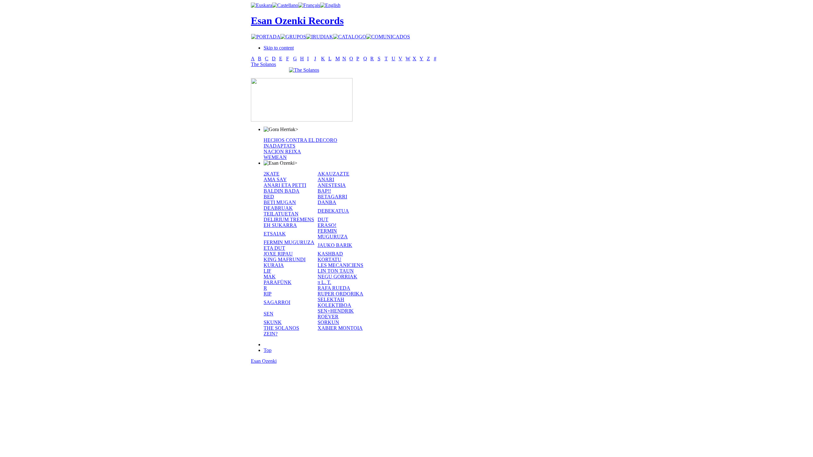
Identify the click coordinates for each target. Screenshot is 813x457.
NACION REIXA (282, 151)
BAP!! (324, 191)
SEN (268, 313)
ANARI (326, 179)
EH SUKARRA (280, 225)
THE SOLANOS (281, 328)
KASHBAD (330, 253)
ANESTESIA (332, 185)
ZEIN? (271, 333)
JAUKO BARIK (335, 245)
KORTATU (329, 259)
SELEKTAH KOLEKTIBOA (334, 302)
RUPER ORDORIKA (340, 293)
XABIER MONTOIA (340, 328)
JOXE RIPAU (278, 253)
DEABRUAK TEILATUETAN (281, 210)
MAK (270, 276)
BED (269, 196)
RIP (268, 293)
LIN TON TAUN (336, 271)
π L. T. (324, 282)
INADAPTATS (279, 146)
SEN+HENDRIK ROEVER (336, 313)
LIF (267, 271)
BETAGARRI (332, 196)
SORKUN (328, 322)
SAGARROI (277, 302)
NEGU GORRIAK (337, 276)
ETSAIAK (275, 233)
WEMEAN (275, 157)
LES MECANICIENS (340, 265)
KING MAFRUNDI (285, 259)
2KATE (271, 173)
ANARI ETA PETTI (285, 185)
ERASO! (327, 225)
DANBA (327, 202)
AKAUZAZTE (333, 173)
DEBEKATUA (333, 211)
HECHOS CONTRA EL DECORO (300, 140)
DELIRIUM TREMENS (289, 219)
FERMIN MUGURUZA (333, 233)
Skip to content (279, 47)
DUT (323, 219)
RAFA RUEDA (334, 288)
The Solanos (263, 64)
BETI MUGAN (280, 202)
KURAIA (274, 265)
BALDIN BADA (281, 191)
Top (268, 350)
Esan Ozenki (264, 361)
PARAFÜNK (278, 282)
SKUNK (273, 322)
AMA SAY (275, 179)
